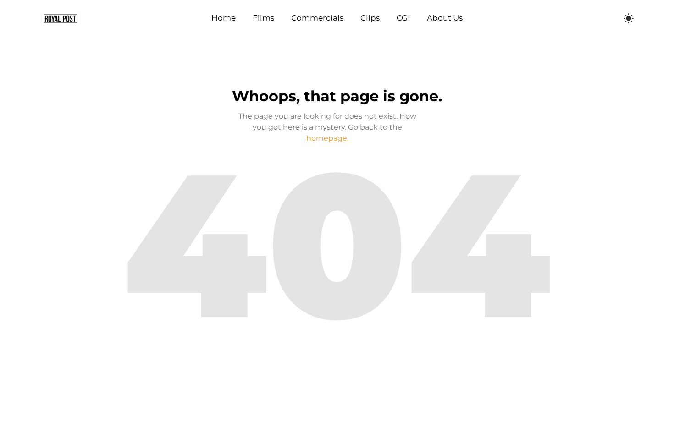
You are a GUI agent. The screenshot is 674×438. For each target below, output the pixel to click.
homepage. (327, 138)
